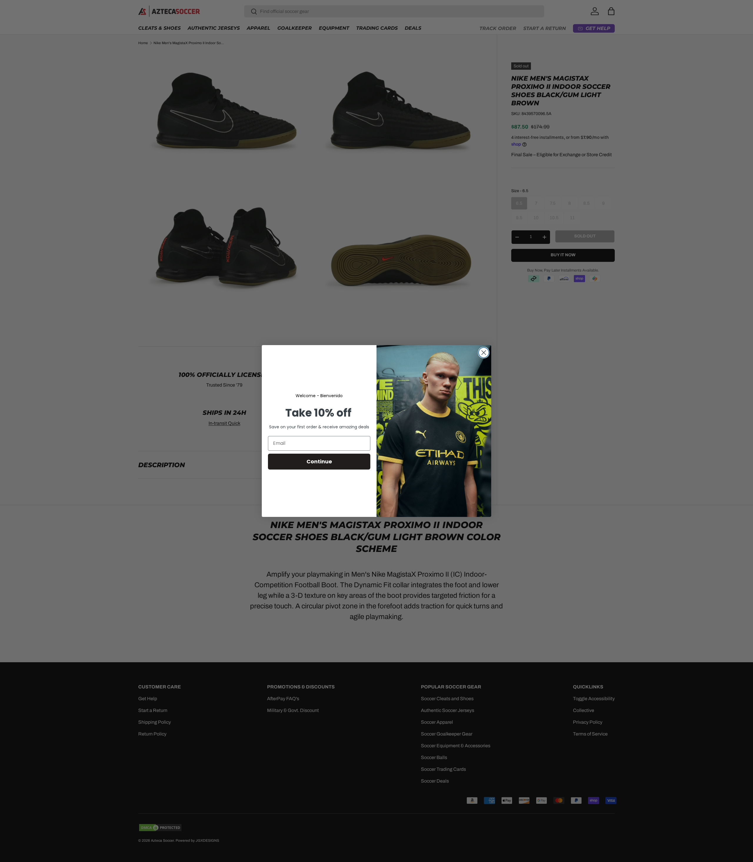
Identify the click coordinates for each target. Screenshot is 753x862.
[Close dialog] (484, 352)
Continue (319, 461)
